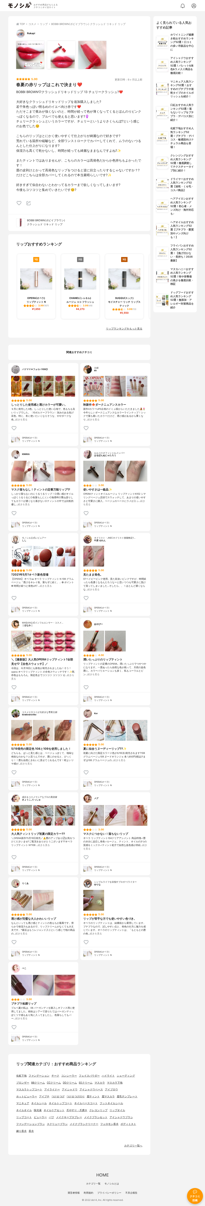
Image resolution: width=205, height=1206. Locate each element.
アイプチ (44, 1096)
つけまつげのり (75, 1096)
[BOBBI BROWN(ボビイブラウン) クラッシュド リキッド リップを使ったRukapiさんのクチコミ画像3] (92, 55)
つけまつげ (57, 1096)
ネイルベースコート (86, 1103)
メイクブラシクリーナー (84, 1124)
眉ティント (93, 1096)
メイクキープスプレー (69, 1117)
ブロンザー (22, 1082)
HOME (102, 1174)
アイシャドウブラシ (121, 1117)
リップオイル (117, 1110)
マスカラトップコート (29, 1089)
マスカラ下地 (115, 1082)
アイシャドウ (69, 1089)
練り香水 (21, 1131)
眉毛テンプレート (127, 1096)
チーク (55, 1075)
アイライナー (52, 1089)
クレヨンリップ (98, 1110)
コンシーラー (69, 1075)
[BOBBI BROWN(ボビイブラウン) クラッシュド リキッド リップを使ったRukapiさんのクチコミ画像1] (30, 55)
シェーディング (126, 1075)
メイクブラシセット (96, 1117)
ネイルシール (39, 1103)
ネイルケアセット (54, 1110)
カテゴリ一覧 (93, 1183)
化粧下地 (21, 1075)
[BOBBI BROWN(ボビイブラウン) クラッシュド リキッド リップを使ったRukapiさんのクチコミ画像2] (61, 55)
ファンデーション (39, 1075)
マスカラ (99, 1082)
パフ (51, 1117)
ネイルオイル (24, 1110)
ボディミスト (128, 1124)
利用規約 (88, 1192)
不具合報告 (131, 1192)
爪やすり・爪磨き (76, 1110)
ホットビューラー (26, 1096)
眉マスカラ (108, 1096)
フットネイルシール (111, 1103)
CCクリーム (54, 1082)
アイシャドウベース (91, 1089)
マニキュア (22, 1103)
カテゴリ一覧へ (133, 1145)
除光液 (38, 1110)
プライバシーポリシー (109, 1192)
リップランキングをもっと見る (124, 328)
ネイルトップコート (60, 1103)
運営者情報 (74, 1192)
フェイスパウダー (89, 1075)
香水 (31, 1131)
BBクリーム (38, 1082)
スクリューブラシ (57, 1124)
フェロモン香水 (109, 1124)
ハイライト (108, 1075)
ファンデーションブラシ (30, 1124)
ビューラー (40, 1117)
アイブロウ (111, 1089)
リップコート (24, 1117)
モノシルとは (112, 1183)
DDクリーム (70, 1082)
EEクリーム (85, 1082)
